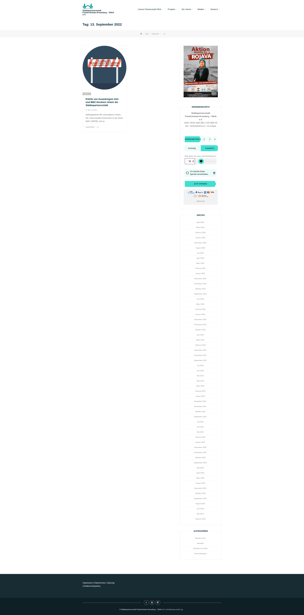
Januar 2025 (200, 273)
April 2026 (200, 222)
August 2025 (200, 248)
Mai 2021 (200, 432)
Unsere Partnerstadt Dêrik (149, 9)
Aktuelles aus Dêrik (200, 548)
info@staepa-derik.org (174, 609)
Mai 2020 (200, 468)
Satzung (110, 583)
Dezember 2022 (200, 350)
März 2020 (200, 478)
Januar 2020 (200, 483)
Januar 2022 (200, 396)
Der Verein (186, 9)
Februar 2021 (200, 437)
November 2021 (200, 406)
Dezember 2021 (200, 401)
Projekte (171, 9)
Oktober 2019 (200, 493)
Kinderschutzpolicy (92, 586)
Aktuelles (87, 94)
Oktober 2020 (200, 457)
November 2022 (200, 355)
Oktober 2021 (200, 411)
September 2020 (200, 463)
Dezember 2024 (200, 278)
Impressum (88, 583)
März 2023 (200, 340)
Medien (201, 9)
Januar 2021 (200, 442)
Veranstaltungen (200, 553)
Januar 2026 (200, 238)
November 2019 (200, 488)
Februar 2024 (200, 309)
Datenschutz (100, 583)
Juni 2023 (200, 335)
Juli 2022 (200, 365)
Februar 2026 (200, 232)
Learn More (90, 127)
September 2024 (200, 294)
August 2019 (200, 504)
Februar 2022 (200, 391)
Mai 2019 (200, 514)
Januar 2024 (200, 314)
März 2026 (200, 227)
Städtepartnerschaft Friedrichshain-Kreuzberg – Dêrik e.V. (98, 12)
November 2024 (200, 284)
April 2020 (200, 473)
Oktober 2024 (200, 289)
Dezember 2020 (200, 447)
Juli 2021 (200, 422)
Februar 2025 (200, 268)
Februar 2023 (200, 345)
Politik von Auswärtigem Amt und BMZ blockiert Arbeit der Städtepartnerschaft (102, 102)
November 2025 (200, 243)
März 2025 (200, 263)
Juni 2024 (200, 299)
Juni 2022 (200, 371)
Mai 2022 (200, 376)
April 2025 (200, 258)
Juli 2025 (200, 253)
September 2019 (200, 498)
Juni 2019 (200, 509)
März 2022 (200, 386)
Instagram (152, 602)
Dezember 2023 (200, 319)
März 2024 (200, 304)
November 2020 (200, 452)
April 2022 (200, 381)
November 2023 (200, 325)
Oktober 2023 (200, 330)
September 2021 (200, 417)
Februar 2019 (200, 519)
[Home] (141, 34)
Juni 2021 (200, 427)
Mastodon (157, 602)
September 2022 (200, 360)
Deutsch (214, 9)
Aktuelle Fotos (200, 538)
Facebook (146, 602)
